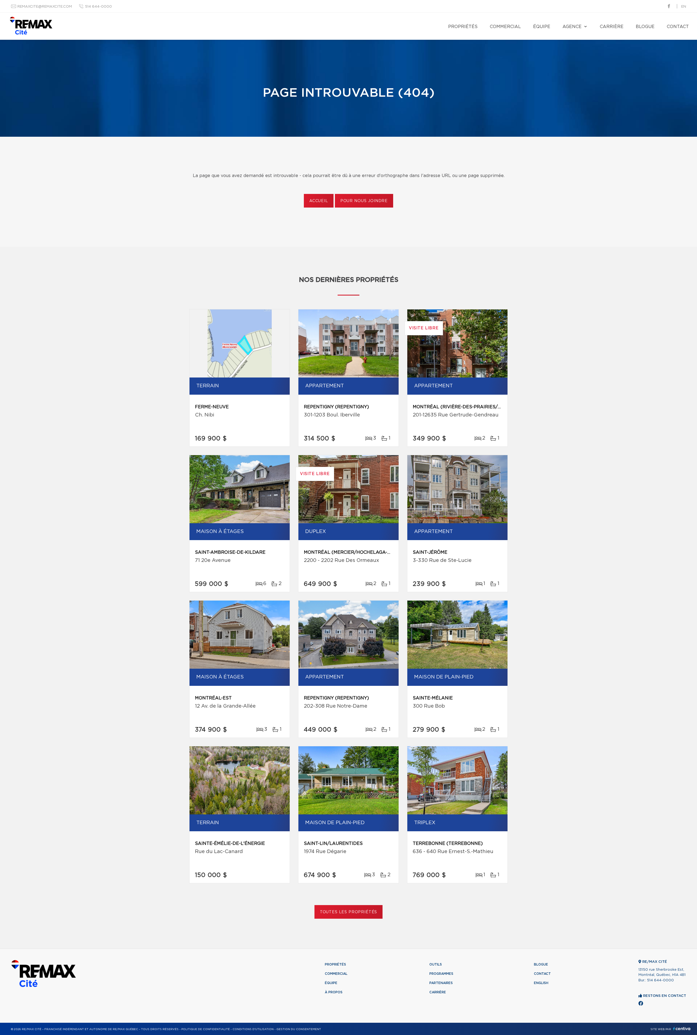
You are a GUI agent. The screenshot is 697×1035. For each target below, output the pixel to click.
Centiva (681, 1028)
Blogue (645, 27)
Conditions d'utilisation (253, 1029)
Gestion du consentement (298, 1029)
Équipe (541, 27)
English (541, 983)
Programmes (441, 973)
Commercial (505, 27)
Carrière (611, 27)
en (683, 6)
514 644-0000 (98, 6)
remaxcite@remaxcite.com (44, 6)
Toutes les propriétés (348, 912)
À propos (334, 992)
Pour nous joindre (364, 201)
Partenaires (441, 983)
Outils (435, 964)
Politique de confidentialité (205, 1029)
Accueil (318, 201)
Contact (678, 27)
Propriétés (463, 27)
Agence (572, 27)
